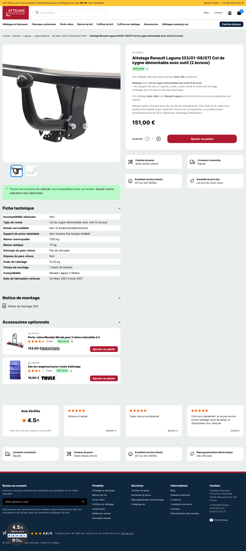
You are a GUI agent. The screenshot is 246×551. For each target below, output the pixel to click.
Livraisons (176, 499)
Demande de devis (141, 495)
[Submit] (37, 12)
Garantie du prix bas (208, 179)
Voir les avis (127, 533)
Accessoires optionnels (26, 322)
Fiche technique (18, 208)
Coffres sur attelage (103, 504)
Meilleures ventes (101, 513)
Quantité (137, 139)
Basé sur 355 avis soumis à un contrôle (30, 430)
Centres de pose (144, 160)
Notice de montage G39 (23, 306)
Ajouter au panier (202, 139)
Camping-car (138, 504)
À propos (175, 509)
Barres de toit (99, 495)
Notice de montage (21, 297)
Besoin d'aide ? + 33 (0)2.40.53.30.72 (223, 3)
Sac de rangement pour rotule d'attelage (54, 366)
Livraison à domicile (209, 160)
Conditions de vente (181, 504)
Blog (206, 12)
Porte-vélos (98, 499)
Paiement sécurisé (180, 495)
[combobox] (116, 13)
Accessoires (98, 509)
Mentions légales (51, 542)
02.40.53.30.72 (218, 511)
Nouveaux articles (101, 518)
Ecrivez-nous (221, 520)
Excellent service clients (148, 179)
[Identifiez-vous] (230, 13)
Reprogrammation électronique (215, 452)
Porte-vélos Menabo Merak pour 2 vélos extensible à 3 (64, 337)
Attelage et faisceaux (103, 490)
